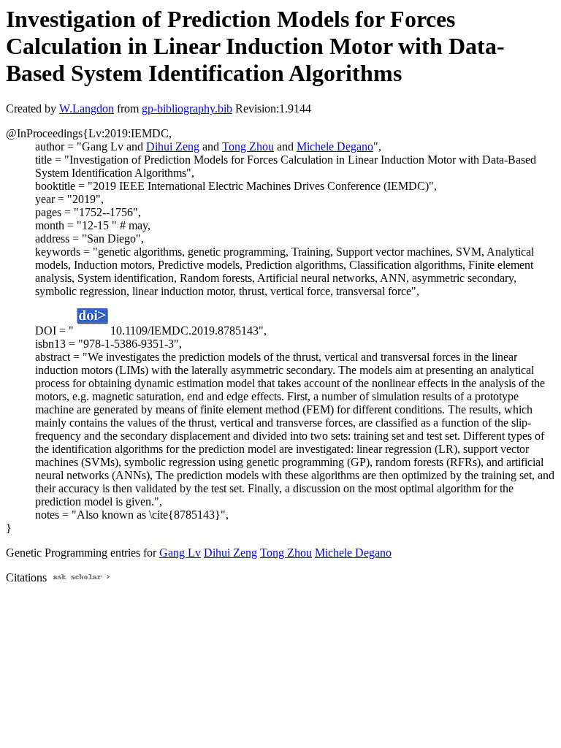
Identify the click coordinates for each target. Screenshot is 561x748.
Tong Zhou (248, 146)
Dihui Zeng (172, 146)
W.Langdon (86, 108)
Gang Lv (180, 552)
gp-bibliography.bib (187, 108)
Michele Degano (335, 146)
